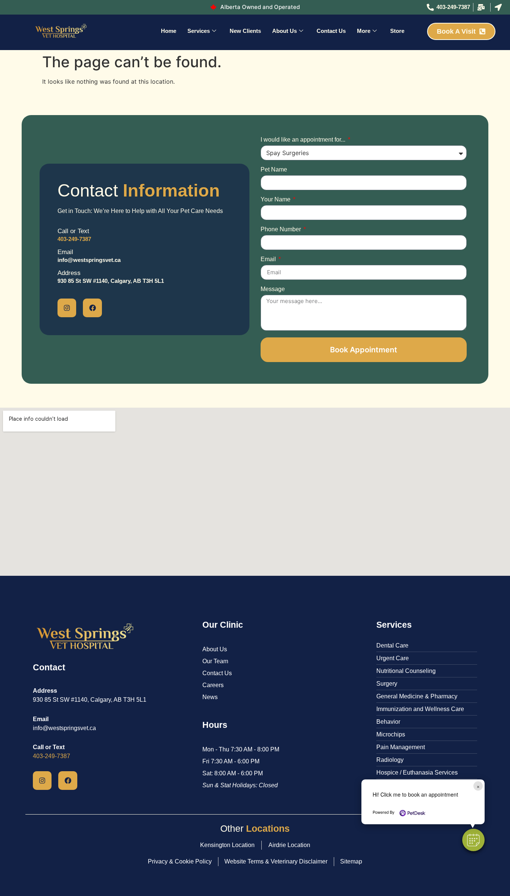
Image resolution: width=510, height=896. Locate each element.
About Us (284, 31)
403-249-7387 (74, 239)
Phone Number (281, 229)
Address (69, 272)
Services (198, 31)
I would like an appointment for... (304, 140)
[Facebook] (92, 308)
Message (273, 289)
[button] (473, 840)
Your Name (276, 200)
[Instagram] (66, 308)
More (363, 31)
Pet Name (274, 170)
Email (65, 252)
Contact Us (331, 31)
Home (168, 31)
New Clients (245, 31)
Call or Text (73, 231)
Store (397, 31)
